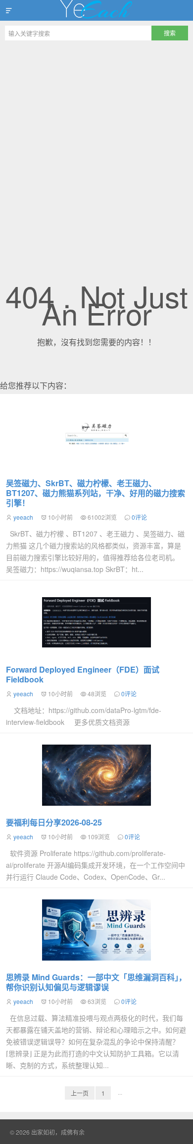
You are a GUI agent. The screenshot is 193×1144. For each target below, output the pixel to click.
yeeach (23, 517)
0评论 (139, 517)
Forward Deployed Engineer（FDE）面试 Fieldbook (82, 674)
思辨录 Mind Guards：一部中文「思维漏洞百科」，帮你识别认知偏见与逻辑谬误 (96, 982)
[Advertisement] (96, 146)
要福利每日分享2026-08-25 (54, 822)
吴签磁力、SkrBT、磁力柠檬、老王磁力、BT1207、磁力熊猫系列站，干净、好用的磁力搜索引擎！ (95, 492)
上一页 (80, 1093)
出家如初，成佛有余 (96, 10)
